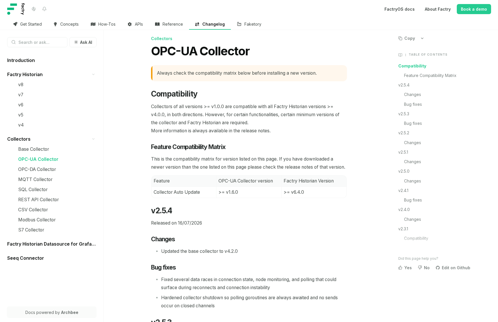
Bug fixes (413, 104)
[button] (93, 74)
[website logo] (16, 9)
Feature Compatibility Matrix (430, 75)
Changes (412, 94)
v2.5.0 (404, 171)
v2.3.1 (403, 228)
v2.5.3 (403, 113)
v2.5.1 (403, 152)
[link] (27, 24)
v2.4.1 (403, 190)
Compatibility (412, 65)
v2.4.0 (404, 209)
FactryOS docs (399, 9)
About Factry (438, 9)
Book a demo (474, 9)
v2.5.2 (403, 132)
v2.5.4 (404, 84)
